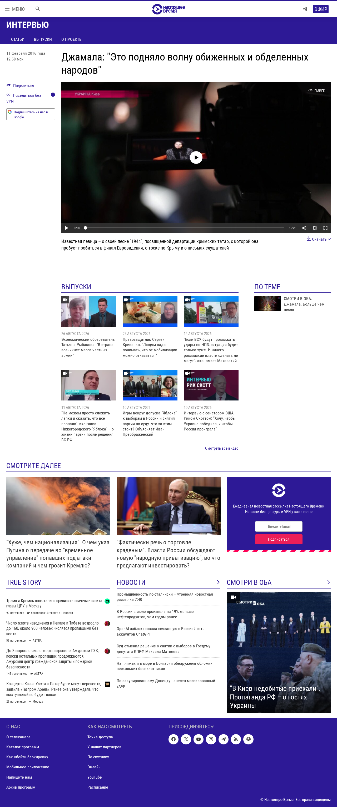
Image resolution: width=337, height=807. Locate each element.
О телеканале (18, 736)
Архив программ (20, 786)
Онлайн (94, 766)
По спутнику (98, 756)
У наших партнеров (104, 746)
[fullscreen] (325, 228)
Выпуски (43, 39)
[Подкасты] (248, 739)
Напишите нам (19, 776)
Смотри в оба (249, 582)
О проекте (71, 39)
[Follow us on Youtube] (199, 739)
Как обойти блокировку (27, 756)
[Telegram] (305, 9)
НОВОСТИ (131, 582)
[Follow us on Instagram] (211, 739)
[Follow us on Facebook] (173, 739)
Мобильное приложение (27, 766)
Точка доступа (100, 736)
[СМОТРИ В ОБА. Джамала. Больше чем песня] (267, 303)
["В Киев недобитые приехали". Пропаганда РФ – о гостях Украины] (279, 652)
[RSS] (236, 739)
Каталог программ (22, 746)
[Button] (20, 87)
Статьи (17, 39)
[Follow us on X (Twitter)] (186, 739)
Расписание (97, 786)
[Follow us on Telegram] (224, 739)
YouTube (94, 776)
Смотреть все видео (222, 448)
